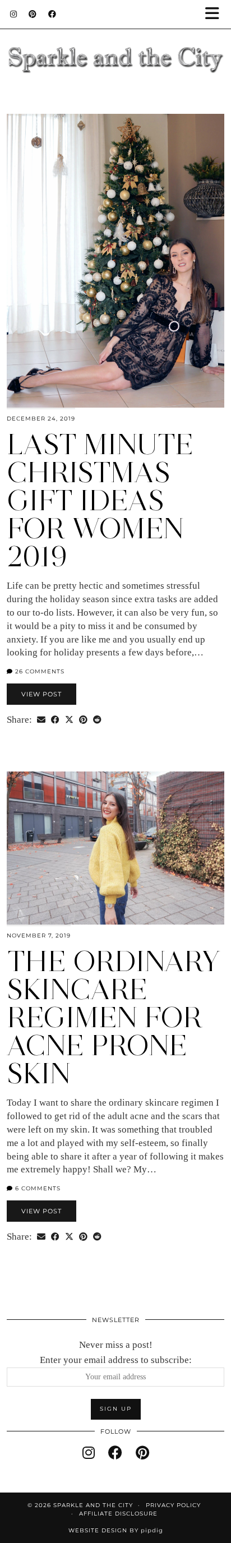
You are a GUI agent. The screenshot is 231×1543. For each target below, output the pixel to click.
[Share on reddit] (97, 720)
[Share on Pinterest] (83, 720)
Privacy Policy (173, 1505)
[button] (215, 14)
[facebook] (115, 1453)
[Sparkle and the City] (115, 45)
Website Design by (115, 1530)
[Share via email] (41, 720)
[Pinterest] (33, 14)
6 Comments (37, 1188)
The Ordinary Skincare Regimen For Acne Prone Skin (113, 1017)
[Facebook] (52, 14)
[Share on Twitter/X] (69, 720)
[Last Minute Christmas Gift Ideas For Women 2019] (115, 261)
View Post (41, 694)
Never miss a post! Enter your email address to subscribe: (116, 1352)
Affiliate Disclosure (118, 1513)
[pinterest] (142, 1453)
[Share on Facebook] (55, 720)
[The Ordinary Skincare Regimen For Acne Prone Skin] (115, 848)
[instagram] (88, 1453)
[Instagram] (13, 14)
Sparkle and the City (93, 1505)
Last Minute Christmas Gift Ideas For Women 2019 (100, 500)
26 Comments (38, 671)
